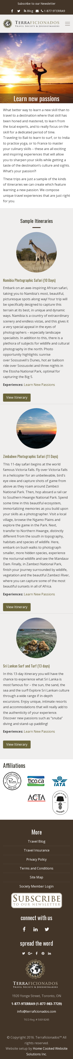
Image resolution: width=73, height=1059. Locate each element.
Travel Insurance (36, 850)
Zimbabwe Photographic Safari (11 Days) (30, 456)
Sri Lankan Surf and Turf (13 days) (26, 665)
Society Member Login (36, 886)
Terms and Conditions (36, 868)
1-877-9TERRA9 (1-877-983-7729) (36, 1004)
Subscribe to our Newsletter (36, 3)
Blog (29, 11)
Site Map (36, 877)
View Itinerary (16, 397)
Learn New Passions (39, 384)
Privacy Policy (36, 859)
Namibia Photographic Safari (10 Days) (29, 280)
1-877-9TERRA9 (54, 11)
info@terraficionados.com (36, 1011)
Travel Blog (36, 841)
